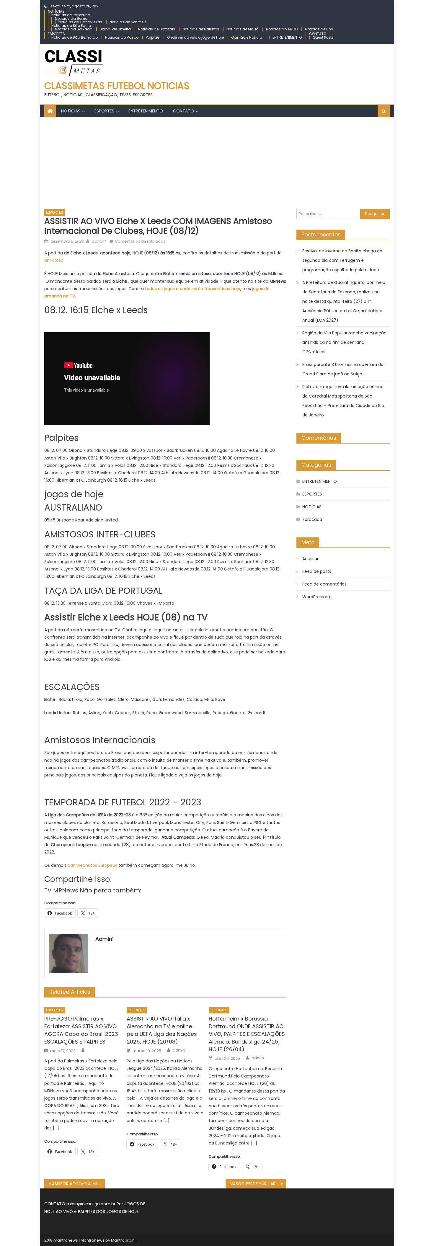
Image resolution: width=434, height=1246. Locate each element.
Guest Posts (323, 37)
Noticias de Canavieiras (80, 21)
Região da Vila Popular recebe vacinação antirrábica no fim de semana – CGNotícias (344, 342)
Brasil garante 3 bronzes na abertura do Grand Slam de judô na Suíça (343, 369)
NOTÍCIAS (56, 11)
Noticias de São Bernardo (74, 37)
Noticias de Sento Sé (128, 21)
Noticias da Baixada (73, 29)
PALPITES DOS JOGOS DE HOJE (108, 1211)
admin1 (98, 241)
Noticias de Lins (319, 29)
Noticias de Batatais (156, 29)
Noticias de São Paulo (71, 25)
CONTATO (317, 33)
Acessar (310, 559)
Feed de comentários (324, 584)
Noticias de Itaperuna (70, 14)
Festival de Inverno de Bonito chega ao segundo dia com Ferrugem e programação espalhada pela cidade (342, 260)
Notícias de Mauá (242, 29)
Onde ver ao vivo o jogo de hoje (195, 37)
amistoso (53, 260)
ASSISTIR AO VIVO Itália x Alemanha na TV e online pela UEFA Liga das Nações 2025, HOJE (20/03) (162, 1030)
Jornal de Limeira (115, 29)
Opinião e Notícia (246, 37)
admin (179, 1050)
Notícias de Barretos (200, 29)
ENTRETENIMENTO (287, 37)
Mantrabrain (123, 1240)
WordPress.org (317, 597)
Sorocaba (312, 519)
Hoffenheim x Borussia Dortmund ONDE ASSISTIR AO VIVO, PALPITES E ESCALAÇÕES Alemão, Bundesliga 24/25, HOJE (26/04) (247, 1034)
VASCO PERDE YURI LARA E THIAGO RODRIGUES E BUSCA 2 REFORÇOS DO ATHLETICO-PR (258, 1184)
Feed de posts (316, 571)
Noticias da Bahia (71, 18)
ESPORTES (56, 33)
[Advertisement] (217, 161)
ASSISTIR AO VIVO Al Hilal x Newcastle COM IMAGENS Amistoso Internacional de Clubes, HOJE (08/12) (78, 1184)
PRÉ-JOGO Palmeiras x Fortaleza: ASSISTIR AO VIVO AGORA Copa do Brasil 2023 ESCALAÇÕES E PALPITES (81, 1030)
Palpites (153, 37)
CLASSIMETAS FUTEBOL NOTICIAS (117, 85)
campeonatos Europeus (92, 865)
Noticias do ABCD (282, 29)
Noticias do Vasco (121, 37)
